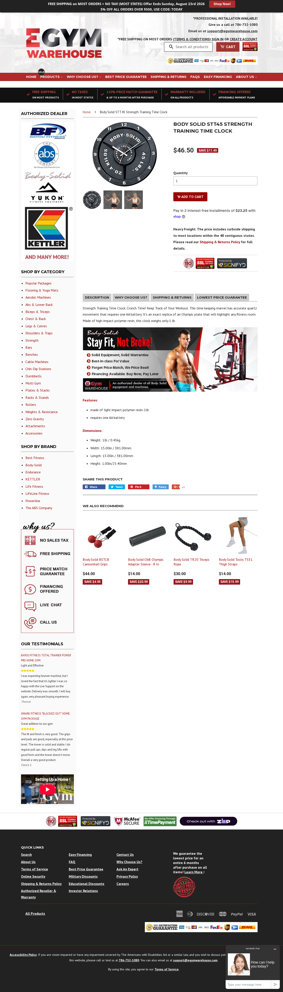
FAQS (195, 77)
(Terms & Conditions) (192, 39)
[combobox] (192, 47)
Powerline (32, 501)
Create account (244, 39)
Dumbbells (33, 376)
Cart (230, 47)
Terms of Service (34, 869)
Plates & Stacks (37, 390)
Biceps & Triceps (37, 311)
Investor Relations (83, 890)
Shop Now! (222, 4)
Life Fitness (34, 486)
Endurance (33, 472)
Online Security (33, 876)
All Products (35, 913)
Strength (31, 340)
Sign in (218, 39)
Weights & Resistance (41, 412)
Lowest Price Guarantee (222, 297)
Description (97, 297)
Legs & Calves (36, 326)
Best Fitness (34, 458)
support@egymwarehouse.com (232, 31)
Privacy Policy (127, 876)
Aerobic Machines (38, 297)
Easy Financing (218, 77)
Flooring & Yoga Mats (41, 290)
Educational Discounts (86, 883)
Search (26, 854)
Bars (28, 347)
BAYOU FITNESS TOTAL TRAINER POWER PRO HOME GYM (46, 657)
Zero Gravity (34, 419)
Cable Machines (36, 362)
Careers (123, 883)
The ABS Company (38, 508)
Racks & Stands (37, 397)
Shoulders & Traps (39, 333)
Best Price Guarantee (126, 77)
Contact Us (125, 854)
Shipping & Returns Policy (220, 242)
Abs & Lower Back (39, 304)
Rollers (30, 404)
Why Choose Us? (83, 77)
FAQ (72, 862)
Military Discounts (83, 876)
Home (31, 77)
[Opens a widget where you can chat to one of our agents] (252, 966)
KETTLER (32, 479)
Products (50, 77)
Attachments (35, 426)
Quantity (180, 173)
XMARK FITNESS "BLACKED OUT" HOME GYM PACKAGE (45, 716)
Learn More (193, 872)
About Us (245, 77)
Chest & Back (35, 318)
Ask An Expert (127, 869)
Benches (31, 354)
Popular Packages (38, 283)
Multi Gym (33, 383)
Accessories (33, 433)
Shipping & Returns (168, 77)
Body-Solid (33, 465)
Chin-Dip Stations (38, 369)
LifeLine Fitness (37, 493)
